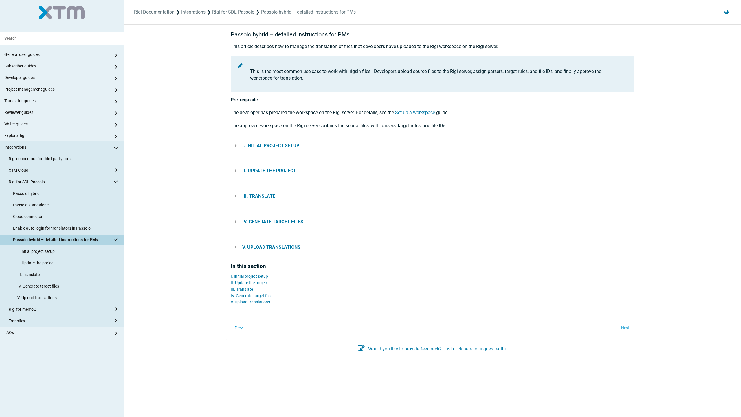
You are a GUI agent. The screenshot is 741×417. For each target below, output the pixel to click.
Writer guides (16, 124)
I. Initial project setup (36, 251)
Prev (239, 327)
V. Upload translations (37, 297)
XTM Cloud (18, 170)
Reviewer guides (18, 112)
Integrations (15, 147)
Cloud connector (28, 216)
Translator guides (20, 100)
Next (625, 327)
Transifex (17, 321)
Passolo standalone (31, 205)
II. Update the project (36, 263)
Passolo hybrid (26, 193)
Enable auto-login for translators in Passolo (52, 228)
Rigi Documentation (154, 12)
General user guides (22, 54)
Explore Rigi (14, 135)
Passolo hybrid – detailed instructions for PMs (55, 239)
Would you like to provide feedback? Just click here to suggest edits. (437, 349)
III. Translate (28, 274)
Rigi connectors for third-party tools (40, 158)
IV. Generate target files (38, 286)
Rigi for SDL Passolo (27, 182)
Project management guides (29, 89)
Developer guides (19, 77)
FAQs (9, 332)
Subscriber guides (20, 66)
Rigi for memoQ (22, 309)
